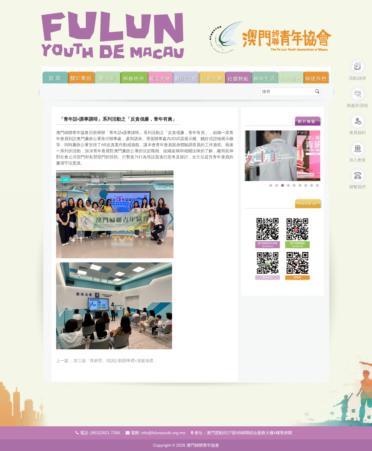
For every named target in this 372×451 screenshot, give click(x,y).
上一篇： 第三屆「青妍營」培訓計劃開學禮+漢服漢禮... (106, 360)
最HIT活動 (186, 75)
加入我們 (291, 75)
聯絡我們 (317, 75)
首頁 (54, 75)
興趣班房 (134, 75)
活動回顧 (212, 75)
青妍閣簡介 (107, 75)
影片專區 (309, 121)
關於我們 (160, 75)
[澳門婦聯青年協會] (186, 35)
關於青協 (81, 75)
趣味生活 (265, 75)
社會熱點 (239, 75)
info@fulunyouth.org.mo (163, 432)
